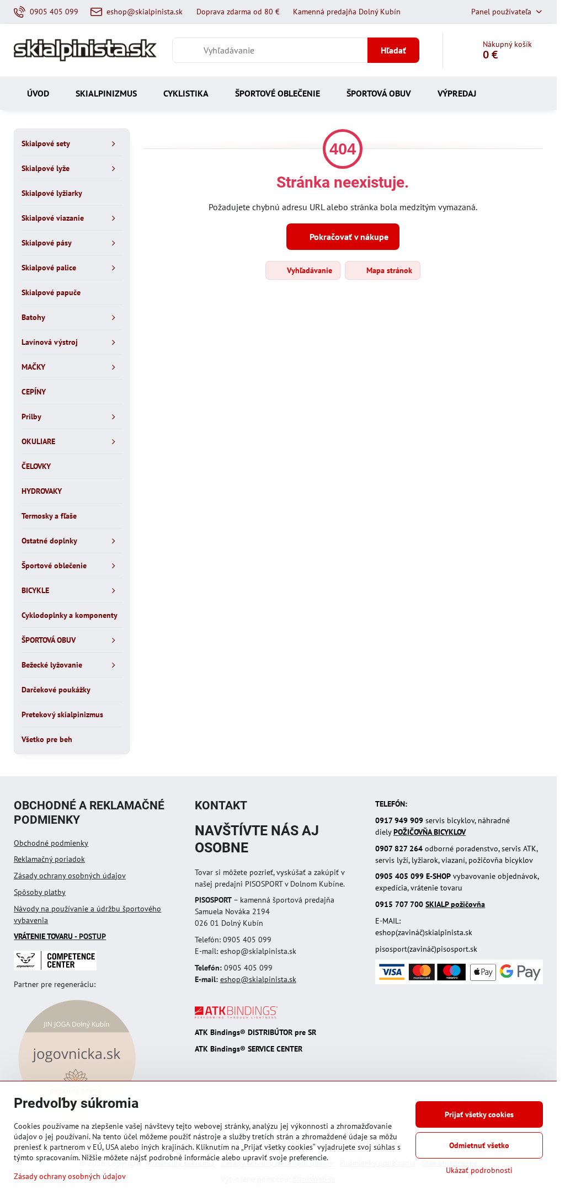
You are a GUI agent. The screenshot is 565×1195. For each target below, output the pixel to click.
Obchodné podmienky (51, 843)
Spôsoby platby (40, 892)
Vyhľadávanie (308, 270)
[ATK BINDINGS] (236, 1016)
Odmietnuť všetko (479, 1145)
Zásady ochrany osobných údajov (70, 876)
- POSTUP (60, 936)
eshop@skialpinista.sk (258, 979)
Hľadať (393, 50)
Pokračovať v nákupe (347, 236)
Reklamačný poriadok (49, 859)
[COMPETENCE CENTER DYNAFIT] (55, 968)
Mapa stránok (388, 270)
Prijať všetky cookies (479, 1114)
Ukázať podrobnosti (479, 1170)
